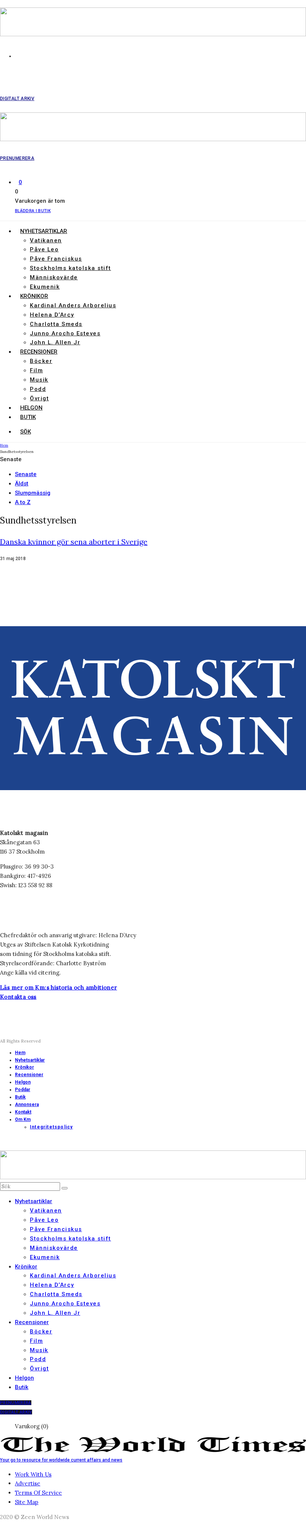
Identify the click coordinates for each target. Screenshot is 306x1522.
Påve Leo (44, 249)
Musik (39, 379)
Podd (38, 389)
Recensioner (38, 351)
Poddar (22, 1089)
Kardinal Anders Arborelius (73, 305)
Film (36, 370)
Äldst (21, 483)
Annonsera (27, 1104)
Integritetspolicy (51, 1127)
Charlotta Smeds (56, 324)
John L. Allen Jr (55, 342)
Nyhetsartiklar (43, 231)
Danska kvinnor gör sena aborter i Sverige (73, 541)
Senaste (26, 474)
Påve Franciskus (56, 258)
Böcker (41, 361)
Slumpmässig (32, 493)
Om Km (23, 1119)
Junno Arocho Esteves (65, 333)
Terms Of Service (38, 1492)
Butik (28, 417)
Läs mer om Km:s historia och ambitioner (58, 987)
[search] (65, 1188)
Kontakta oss (18, 996)
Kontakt (23, 1112)
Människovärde (54, 277)
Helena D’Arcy (52, 314)
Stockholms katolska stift (70, 268)
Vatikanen (46, 240)
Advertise (27, 1483)
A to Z (23, 502)
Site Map (26, 1502)
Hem (20, 1052)
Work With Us (33, 1474)
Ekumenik (45, 286)
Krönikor (34, 296)
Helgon (31, 407)
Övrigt (39, 398)
